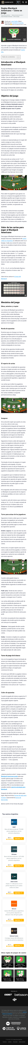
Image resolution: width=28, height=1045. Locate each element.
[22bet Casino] (14, 879)
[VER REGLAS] (7, 960)
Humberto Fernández (17, 23)
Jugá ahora (17, 838)
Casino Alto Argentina (5, 15)
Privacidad (15, 1041)
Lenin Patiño (14, 21)
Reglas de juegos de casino (17, 15)
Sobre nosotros (22, 1041)
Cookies (9, 1041)
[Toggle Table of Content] (17, 57)
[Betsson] (14, 906)
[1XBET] (14, 824)
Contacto (5, 1041)
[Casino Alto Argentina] (9, 2)
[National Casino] (14, 933)
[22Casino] (14, 852)
